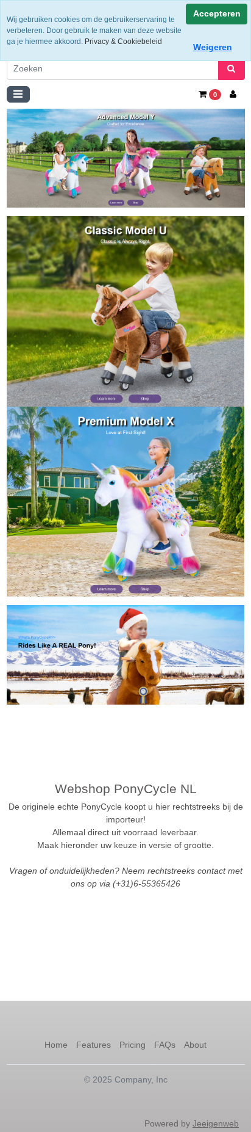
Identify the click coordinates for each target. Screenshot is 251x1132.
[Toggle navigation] (18, 94)
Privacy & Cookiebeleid (123, 41)
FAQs (164, 1045)
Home (56, 1045)
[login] (233, 94)
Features (93, 1045)
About (195, 1045)
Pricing (132, 1045)
